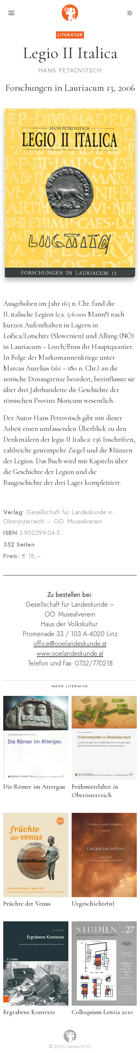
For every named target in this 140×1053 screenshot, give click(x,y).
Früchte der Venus (26, 904)
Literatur (70, 35)
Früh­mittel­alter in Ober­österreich (95, 791)
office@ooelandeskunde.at (70, 644)
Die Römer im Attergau (34, 787)
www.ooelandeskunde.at (70, 653)
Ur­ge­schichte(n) (93, 904)
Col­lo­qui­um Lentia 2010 (102, 1012)
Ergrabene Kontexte (29, 1012)
